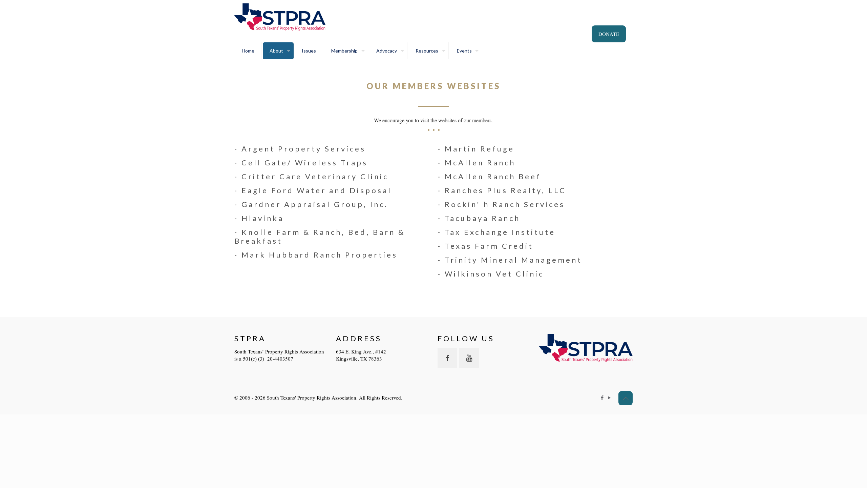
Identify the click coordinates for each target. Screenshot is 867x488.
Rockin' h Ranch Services (505, 204)
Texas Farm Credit (489, 245)
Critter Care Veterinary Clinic (314, 176)
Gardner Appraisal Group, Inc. (314, 204)
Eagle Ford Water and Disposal (316, 190)
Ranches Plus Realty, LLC (505, 190)
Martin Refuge (479, 148)
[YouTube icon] (609, 397)
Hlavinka (262, 218)
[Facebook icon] (602, 397)
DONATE (608, 33)
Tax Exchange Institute (500, 232)
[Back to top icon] (625, 398)
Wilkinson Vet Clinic (494, 273)
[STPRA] (279, 17)
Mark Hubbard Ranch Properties (319, 254)
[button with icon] (447, 358)
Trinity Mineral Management (513, 259)
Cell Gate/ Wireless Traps (304, 162)
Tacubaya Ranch (482, 218)
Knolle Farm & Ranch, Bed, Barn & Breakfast (319, 236)
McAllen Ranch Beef (493, 176)
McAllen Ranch (480, 162)
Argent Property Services (303, 148)
